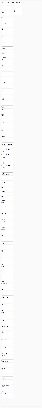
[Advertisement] (18, 20)
